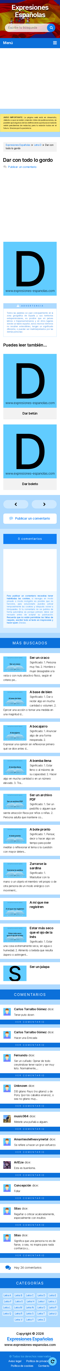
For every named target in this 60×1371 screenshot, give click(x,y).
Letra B (18, 1295)
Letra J (52, 1301)
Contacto (43, 1365)
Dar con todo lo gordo (28, 160)
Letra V (18, 1319)
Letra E (52, 1295)
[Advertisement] (30, 78)
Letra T (41, 1313)
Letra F (7, 1301)
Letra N (30, 1307)
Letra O (41, 1307)
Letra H (30, 1301)
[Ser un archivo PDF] (14, 808)
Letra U (52, 1313)
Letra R (18, 1313)
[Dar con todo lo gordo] (30, 294)
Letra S (30, 1313)
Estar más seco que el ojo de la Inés (41, 932)
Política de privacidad (39, 1361)
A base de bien (41, 692)
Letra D (41, 1295)
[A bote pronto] (14, 842)
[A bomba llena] (14, 774)
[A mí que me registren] (14, 915)
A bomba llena (40, 761)
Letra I (41, 1301)
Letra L (6, 1307)
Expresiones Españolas (30, 11)
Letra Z (41, 1319)
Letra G (19, 1301)
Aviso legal (14, 1361)
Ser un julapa (40, 967)
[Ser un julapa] (14, 980)
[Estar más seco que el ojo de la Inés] (14, 941)
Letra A (7, 1295)
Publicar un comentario (22, 167)
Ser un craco (39, 658)
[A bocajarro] (14, 739)
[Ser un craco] (14, 671)
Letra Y (30, 1319)
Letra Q (7, 1313)
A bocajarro (39, 726)
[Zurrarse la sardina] (14, 877)
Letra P (52, 1307)
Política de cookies (22, 1365)
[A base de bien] (14, 705)
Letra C (30, 1295)
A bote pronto (40, 829)
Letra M (18, 1307)
